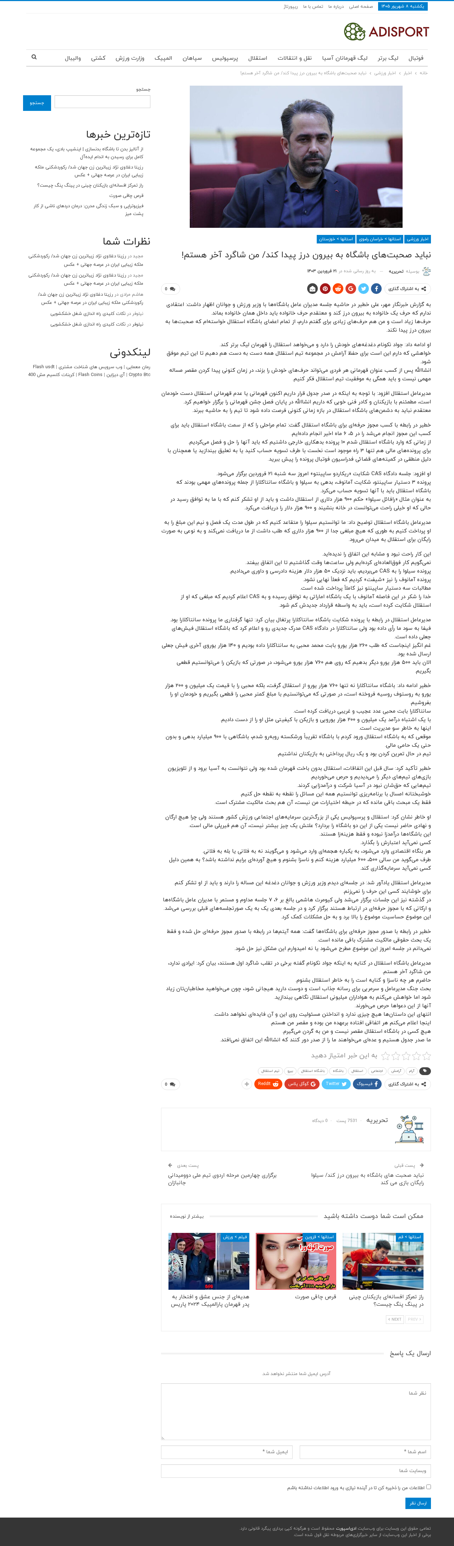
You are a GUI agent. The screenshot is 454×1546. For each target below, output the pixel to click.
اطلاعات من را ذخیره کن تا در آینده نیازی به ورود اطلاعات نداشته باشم (356, 1488)
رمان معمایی (138, 367)
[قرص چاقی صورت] (296, 1261)
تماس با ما (313, 7)
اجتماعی (377, 1071)
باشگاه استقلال (313, 1071)
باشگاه (338, 1071)
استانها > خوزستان (336, 239)
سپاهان (192, 58)
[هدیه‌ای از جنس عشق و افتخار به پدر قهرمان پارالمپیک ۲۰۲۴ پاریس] (208, 1261)
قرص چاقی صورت (126, 196)
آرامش (396, 1071)
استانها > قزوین (319, 1237)
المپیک (163, 58)
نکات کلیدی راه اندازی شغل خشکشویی (88, 314)
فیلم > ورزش (235, 1237)
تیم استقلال (270, 1071)
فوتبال (416, 58)
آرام (411, 1071)
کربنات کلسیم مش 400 (51, 375)
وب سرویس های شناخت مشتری (90, 367)
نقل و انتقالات (295, 58)
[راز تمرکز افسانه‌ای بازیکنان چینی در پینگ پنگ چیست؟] (383, 1261)
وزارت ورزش (130, 58)
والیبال (73, 58)
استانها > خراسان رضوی (380, 239)
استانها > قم (409, 1237)
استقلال (257, 58)
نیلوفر (137, 324)
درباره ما (336, 7)
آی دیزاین (115, 375)
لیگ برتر (388, 58)
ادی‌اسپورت (345, 1528)
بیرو (290, 1071)
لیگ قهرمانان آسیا (344, 58)
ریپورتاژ (291, 7)
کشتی (98, 58)
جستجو (143, 89)
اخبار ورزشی (417, 239)
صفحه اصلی (361, 7)
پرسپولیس (225, 58)
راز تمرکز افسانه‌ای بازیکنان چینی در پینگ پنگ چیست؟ (90, 185)
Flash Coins (90, 375)
